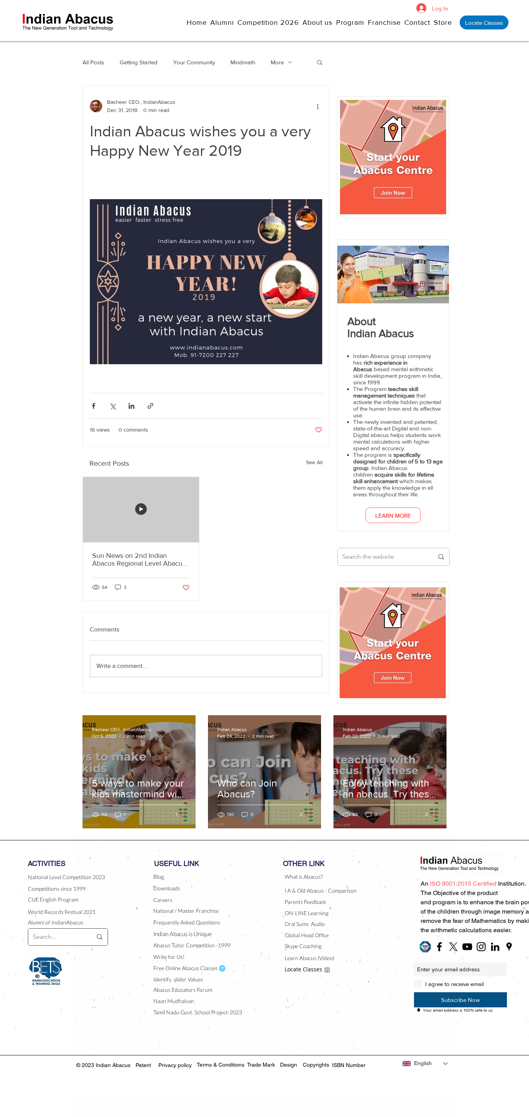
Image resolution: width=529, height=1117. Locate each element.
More (277, 62)
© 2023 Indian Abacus (104, 1065)
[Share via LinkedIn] (131, 406)
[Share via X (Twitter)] (112, 406)
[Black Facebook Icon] (439, 947)
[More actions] (317, 106)
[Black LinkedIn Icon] (495, 947)
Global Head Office (307, 935)
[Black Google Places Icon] (509, 947)
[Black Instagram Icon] (481, 947)
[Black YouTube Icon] (467, 947)
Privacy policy (175, 1065)
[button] (319, 22)
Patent (143, 1065)
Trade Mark (261, 1065)
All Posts (93, 62)
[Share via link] (150, 406)
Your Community (194, 62)
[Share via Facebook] (93, 406)
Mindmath (242, 62)
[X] (453, 947)
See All (314, 462)
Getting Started (139, 62)
